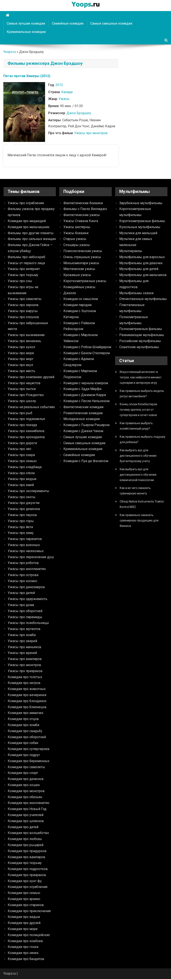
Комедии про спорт (23, 773)
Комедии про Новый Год (27, 809)
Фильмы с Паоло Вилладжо (85, 209)
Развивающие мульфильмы (141, 335)
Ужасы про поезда (22, 425)
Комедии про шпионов (26, 821)
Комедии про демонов (26, 779)
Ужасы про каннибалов (26, 431)
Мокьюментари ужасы (81, 263)
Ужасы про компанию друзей (31, 377)
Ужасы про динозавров (26, 587)
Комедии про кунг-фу (25, 881)
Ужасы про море (21, 353)
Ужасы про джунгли (23, 503)
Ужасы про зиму (21, 533)
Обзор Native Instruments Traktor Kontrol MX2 (142, 504)
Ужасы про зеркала (23, 305)
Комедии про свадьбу (25, 731)
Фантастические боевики (83, 203)
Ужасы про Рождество (26, 395)
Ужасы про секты (21, 497)
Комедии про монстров (26, 791)
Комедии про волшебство (28, 833)
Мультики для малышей (138, 233)
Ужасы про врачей (22, 653)
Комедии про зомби (23, 725)
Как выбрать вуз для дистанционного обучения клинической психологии (138, 475)
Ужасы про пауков (22, 515)
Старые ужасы (74, 239)
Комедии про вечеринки (27, 695)
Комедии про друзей (24, 923)
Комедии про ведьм (24, 917)
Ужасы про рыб (20, 413)
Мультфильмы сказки (136, 293)
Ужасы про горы (21, 521)
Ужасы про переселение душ (31, 557)
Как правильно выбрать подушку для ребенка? (142, 439)
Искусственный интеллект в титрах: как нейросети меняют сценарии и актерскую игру (141, 377)
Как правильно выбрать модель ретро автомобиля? (142, 393)
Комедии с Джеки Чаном (83, 431)
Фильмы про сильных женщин (32, 239)
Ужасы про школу (22, 401)
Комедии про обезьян (25, 797)
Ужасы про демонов (24, 509)
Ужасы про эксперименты (28, 491)
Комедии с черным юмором (85, 383)
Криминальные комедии (26, 32)
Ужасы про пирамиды (25, 617)
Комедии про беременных (28, 761)
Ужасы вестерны (76, 227)
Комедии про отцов (23, 719)
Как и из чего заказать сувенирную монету (135, 490)
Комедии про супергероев (28, 749)
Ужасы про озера (21, 455)
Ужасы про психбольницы (28, 623)
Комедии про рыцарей (25, 845)
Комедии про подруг (24, 755)
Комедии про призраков (27, 875)
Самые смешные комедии (111, 23)
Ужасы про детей (21, 593)
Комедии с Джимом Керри (84, 395)
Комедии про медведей (27, 221)
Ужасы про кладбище (25, 467)
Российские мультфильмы (140, 341)
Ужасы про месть (21, 371)
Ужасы (64, 99)
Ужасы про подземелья (26, 419)
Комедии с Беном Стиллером (86, 353)
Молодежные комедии (81, 419)
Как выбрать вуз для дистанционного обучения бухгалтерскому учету (138, 456)
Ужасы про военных (24, 545)
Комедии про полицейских (29, 935)
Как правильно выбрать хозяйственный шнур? (136, 425)
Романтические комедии (83, 413)
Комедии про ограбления (27, 887)
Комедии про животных (27, 689)
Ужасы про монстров (91, 133)
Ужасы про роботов (23, 563)
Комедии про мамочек (25, 713)
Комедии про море (23, 929)
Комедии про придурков (27, 851)
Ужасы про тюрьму (23, 275)
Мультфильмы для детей (138, 269)
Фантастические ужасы (81, 215)
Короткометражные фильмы (142, 221)
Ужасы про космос (22, 581)
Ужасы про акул (20, 365)
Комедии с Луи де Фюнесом (85, 461)
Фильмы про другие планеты (31, 233)
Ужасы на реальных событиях (31, 407)
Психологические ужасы (82, 251)
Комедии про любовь (25, 839)
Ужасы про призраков (25, 671)
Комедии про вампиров (26, 857)
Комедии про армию (24, 899)
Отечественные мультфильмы (143, 299)
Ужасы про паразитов (25, 539)
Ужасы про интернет (24, 269)
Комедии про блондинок (27, 701)
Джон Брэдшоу (79, 113)
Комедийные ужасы (79, 287)
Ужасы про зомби (22, 635)
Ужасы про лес (19, 449)
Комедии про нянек (23, 953)
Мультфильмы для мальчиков (143, 275)
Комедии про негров (24, 683)
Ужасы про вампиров (25, 659)
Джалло (69, 293)
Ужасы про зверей (22, 641)
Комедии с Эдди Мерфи (82, 389)
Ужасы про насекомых (26, 551)
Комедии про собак (23, 743)
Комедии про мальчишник (28, 227)
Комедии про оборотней (27, 737)
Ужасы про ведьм (22, 479)
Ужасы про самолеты (24, 299)
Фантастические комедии (83, 407)
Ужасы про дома (21, 605)
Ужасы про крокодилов (26, 437)
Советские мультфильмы (139, 347)
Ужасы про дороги (22, 443)
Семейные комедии (67, 23)
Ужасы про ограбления (26, 203)
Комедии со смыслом (80, 299)
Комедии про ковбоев (25, 941)
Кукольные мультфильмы (139, 227)
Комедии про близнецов (27, 707)
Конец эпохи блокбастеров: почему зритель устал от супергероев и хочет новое (139, 410)
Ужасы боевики (75, 233)
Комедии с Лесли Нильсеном (86, 401)
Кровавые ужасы (77, 275)
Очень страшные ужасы (82, 257)
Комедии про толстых (25, 677)
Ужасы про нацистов (24, 383)
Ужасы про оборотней (25, 611)
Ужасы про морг (21, 359)
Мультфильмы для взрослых (142, 257)
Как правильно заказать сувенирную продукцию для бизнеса (139, 520)
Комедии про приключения (29, 911)
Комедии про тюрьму (25, 863)
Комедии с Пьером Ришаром (86, 425)
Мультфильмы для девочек (141, 263)
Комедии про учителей (25, 815)
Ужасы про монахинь (24, 341)
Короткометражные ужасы (84, 281)
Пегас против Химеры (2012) (26, 76)
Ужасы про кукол (21, 347)
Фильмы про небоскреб (26, 257)
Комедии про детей (23, 827)
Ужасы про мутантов (24, 629)
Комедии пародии (77, 305)
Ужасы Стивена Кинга (80, 221)
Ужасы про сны (20, 281)
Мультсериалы (130, 251)
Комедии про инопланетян (28, 803)
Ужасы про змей (21, 485)
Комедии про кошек (24, 785)
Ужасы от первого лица (26, 263)
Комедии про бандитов (26, 959)
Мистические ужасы (79, 269)
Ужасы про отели (21, 473)
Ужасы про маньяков (24, 647)
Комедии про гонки (23, 947)
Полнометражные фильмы (140, 329)
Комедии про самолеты (26, 767)
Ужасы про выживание (26, 335)
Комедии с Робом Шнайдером (87, 347)
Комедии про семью (24, 893)
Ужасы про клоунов (23, 317)
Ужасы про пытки (22, 389)
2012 (59, 85)
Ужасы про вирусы (23, 311)
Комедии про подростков (28, 869)
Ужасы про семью (22, 461)
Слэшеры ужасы (76, 245)
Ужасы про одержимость (27, 599)
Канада (67, 92)
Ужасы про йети (20, 527)
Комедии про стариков (26, 905)
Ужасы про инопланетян (27, 569)
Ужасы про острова (23, 575)
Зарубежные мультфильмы (140, 203)
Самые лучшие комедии (26, 23)
